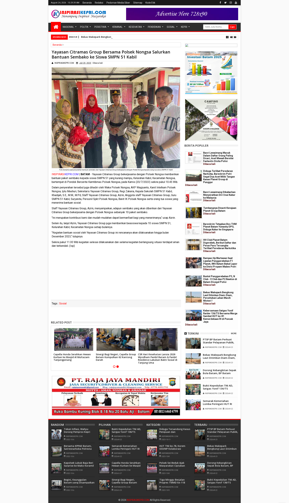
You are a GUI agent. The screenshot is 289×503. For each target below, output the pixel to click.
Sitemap (137, 2)
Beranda (87, 2)
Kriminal (117, 27)
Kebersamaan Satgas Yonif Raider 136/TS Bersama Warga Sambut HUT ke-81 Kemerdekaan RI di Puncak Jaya (211, 317)
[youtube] (235, 2)
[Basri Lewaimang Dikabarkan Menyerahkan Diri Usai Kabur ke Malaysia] (194, 196)
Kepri (184, 27)
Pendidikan (154, 27)
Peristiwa (100, 27)
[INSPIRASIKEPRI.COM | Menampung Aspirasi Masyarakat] (56, 26)
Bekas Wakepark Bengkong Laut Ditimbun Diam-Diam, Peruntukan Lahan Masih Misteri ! (133, 36)
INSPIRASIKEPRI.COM (138, 500)
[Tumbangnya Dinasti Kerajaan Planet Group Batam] (194, 212)
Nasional (68, 27)
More (233, 333)
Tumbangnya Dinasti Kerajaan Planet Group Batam (219, 211)
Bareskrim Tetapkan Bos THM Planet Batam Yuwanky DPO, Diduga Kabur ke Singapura (220, 228)
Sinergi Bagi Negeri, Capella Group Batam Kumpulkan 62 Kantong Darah (116, 357)
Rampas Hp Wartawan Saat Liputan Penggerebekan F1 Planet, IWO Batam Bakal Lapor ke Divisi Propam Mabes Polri (220, 264)
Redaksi (99, 2)
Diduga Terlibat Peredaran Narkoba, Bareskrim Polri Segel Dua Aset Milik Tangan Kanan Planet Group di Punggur (210, 178)
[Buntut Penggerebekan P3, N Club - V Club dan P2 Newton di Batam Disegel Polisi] (194, 281)
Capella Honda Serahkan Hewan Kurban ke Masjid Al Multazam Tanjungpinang (72, 357)
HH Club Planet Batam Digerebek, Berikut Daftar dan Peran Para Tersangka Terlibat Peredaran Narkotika (219, 245)
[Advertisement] (116, 274)
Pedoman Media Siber (118, 2)
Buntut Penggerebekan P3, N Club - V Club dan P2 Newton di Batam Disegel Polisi (220, 280)
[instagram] (230, 2)
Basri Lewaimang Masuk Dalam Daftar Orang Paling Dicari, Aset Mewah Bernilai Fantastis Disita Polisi (218, 158)
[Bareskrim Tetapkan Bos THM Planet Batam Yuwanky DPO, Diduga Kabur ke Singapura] (194, 228)
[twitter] (225, 2)
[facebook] (220, 2)
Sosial (171, 27)
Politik (84, 27)
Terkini (193, 333)
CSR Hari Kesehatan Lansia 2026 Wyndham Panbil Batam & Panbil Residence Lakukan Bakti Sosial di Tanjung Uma (157, 358)
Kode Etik (150, 2)
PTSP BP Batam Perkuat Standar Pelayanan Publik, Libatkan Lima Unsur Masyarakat (218, 344)
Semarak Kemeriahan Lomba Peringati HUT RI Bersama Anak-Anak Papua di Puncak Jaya (219, 405)
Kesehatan (135, 27)
